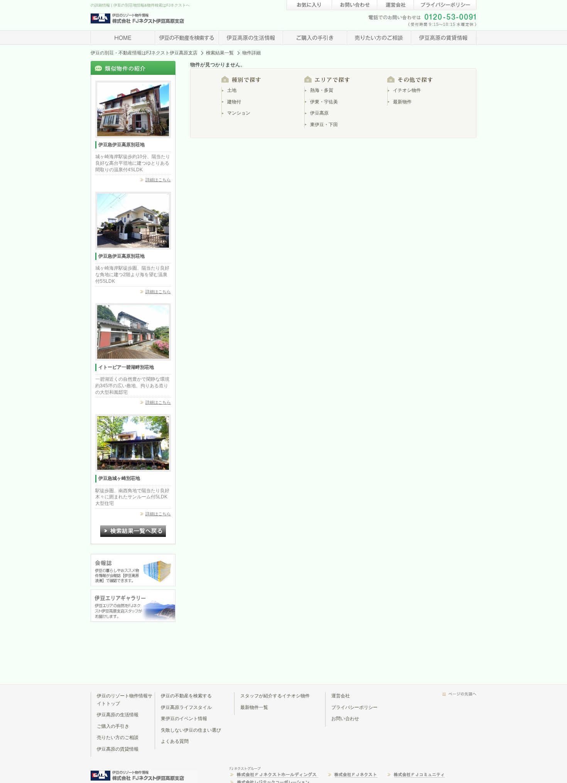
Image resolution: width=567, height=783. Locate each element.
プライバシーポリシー (354, 707)
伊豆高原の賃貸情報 (117, 749)
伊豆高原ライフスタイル (186, 707)
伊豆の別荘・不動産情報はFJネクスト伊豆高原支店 (144, 53)
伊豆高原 (319, 113)
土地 (231, 90)
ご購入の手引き (113, 726)
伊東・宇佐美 (324, 102)
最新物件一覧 (254, 707)
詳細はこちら (158, 179)
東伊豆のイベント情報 (184, 718)
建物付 (234, 102)
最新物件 (402, 102)
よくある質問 (175, 741)
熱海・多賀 (321, 90)
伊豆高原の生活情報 (117, 714)
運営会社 (340, 696)
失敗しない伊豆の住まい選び (191, 730)
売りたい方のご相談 (117, 737)
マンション (238, 113)
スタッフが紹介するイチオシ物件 (275, 696)
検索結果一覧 (220, 53)
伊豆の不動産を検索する (186, 696)
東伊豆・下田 (324, 124)
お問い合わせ (345, 718)
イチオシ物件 (407, 90)
